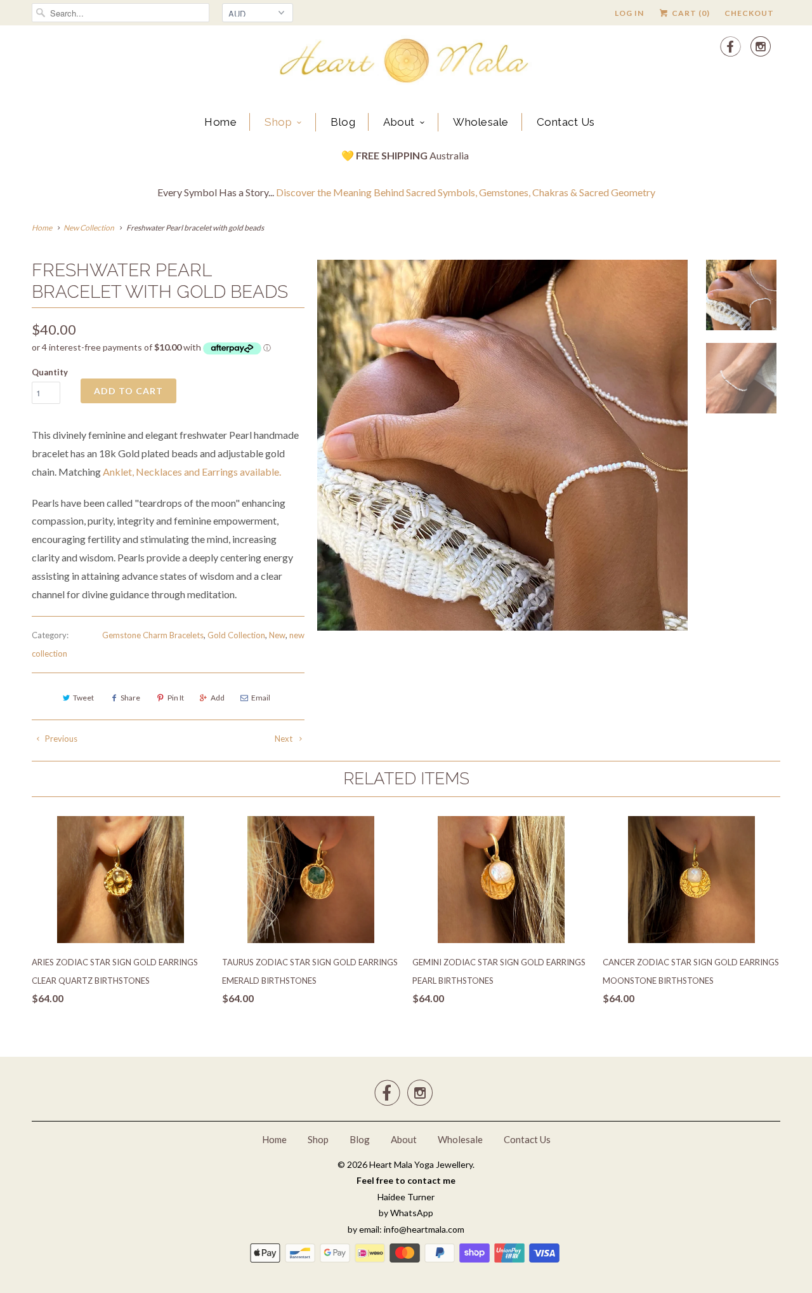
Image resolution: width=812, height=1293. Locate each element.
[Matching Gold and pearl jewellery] (102, 472)
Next (284, 739)
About (399, 122)
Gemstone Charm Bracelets (153, 635)
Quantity (50, 372)
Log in (629, 13)
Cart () (690, 13)
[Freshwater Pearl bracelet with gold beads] (502, 445)
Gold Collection (236, 635)
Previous (60, 739)
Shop (278, 122)
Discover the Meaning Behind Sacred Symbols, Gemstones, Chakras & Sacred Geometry (465, 192)
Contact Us (566, 122)
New (277, 635)
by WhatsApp (406, 1212)
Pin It (175, 697)
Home (220, 122)
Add (218, 697)
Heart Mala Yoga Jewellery (421, 1164)
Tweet (83, 697)
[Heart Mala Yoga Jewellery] (406, 63)
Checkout (749, 13)
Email (260, 697)
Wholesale (481, 122)
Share (130, 697)
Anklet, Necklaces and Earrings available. (192, 472)
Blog (343, 122)
